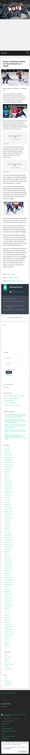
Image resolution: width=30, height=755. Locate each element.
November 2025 (8, 462)
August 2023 (8, 521)
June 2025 (7, 474)
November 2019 (8, 601)
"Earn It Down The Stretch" (9, 731)
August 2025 (8, 469)
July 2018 (7, 638)
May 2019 (7, 615)
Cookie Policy (8, 748)
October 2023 (8, 516)
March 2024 (7, 504)
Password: (8, 363)
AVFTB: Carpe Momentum (11, 403)
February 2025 (8, 481)
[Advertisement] (15, 35)
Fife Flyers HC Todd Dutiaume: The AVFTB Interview (15, 306)
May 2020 (7, 587)
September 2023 (9, 518)
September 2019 (9, 605)
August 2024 (8, 495)
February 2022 (8, 558)
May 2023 (7, 528)
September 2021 (9, 570)
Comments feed (8, 682)
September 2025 (9, 467)
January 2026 (8, 457)
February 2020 (8, 594)
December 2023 (8, 511)
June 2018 (7, 641)
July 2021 (7, 575)
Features (7, 654)
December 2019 (8, 598)
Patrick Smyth (11, 274)
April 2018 (7, 643)
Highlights (16, 301)
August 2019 (8, 608)
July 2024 (7, 497)
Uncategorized (8, 668)
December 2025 (8, 459)
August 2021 (8, 572)
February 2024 (8, 507)
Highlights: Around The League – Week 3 (16, 310)
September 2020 (9, 584)
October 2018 (8, 631)
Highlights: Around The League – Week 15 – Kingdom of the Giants (15, 430)
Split (3, 733)
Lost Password (9, 375)
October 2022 (8, 544)
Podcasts (7, 666)
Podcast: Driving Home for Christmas (13, 417)
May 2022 (7, 551)
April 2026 (7, 450)
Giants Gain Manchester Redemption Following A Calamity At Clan (15, 438)
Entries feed (7, 680)
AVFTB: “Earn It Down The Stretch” (13, 405)
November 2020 (8, 580)
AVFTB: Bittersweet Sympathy (12, 398)
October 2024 (8, 490)
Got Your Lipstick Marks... (9, 736)
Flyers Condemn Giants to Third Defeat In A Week (14, 63)
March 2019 (7, 619)
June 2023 (7, 525)
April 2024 (7, 502)
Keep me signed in (12, 369)
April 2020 (7, 589)
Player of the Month (9, 664)
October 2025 (8, 464)
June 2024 (7, 499)
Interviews (22, 301)
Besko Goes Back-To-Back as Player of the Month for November (15, 421)
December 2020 (8, 577)
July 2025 (7, 471)
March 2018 (7, 645)
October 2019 (8, 603)
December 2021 (8, 563)
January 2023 (8, 537)
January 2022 (8, 561)
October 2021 (8, 568)
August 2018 (8, 636)
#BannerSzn (5, 723)
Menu (5, 53)
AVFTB (16, 277)
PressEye (20, 281)
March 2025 (7, 478)
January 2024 (8, 509)
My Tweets (6, 387)
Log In (9, 372)
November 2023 (8, 514)
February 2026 (8, 455)
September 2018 (9, 634)
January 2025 (8, 483)
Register (8, 374)
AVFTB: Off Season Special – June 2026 (14, 396)
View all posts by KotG (18, 291)
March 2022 (7, 556)
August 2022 (8, 549)
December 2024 (8, 485)
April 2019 (7, 617)
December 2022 (8, 539)
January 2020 (8, 596)
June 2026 (7, 448)
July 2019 (7, 610)
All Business (5, 738)
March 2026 (7, 452)
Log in (6, 677)
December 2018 (8, 627)
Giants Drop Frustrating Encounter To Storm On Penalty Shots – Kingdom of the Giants (15, 415)
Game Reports (9, 301)
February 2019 (8, 622)
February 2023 (8, 535)
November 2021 (8, 565)
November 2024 (8, 488)
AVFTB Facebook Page (8, 693)
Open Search (27, 53)
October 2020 (8, 582)
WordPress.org (8, 684)
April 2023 (7, 530)
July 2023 (7, 523)
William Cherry (12, 281)
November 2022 (8, 542)
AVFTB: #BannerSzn (9, 400)
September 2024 (9, 492)
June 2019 (7, 612)
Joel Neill (9, 277)
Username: (8, 358)
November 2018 (8, 629)
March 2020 (7, 591)
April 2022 (7, 554)
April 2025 (7, 476)
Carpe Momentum (7, 728)
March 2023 (7, 532)
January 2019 (8, 624)
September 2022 (9, 547)
